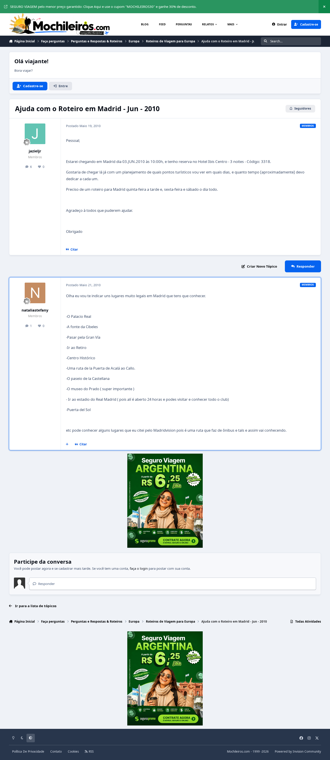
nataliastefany (35, 310)
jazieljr (35, 151)
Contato (56, 751)
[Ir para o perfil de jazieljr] (35, 133)
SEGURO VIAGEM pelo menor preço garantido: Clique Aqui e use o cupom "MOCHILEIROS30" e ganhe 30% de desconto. (103, 6)
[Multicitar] (67, 444)
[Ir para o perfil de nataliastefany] (35, 293)
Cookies (73, 751)
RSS (91, 751)
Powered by (298, 751)
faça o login (139, 568)
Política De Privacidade (28, 751)
